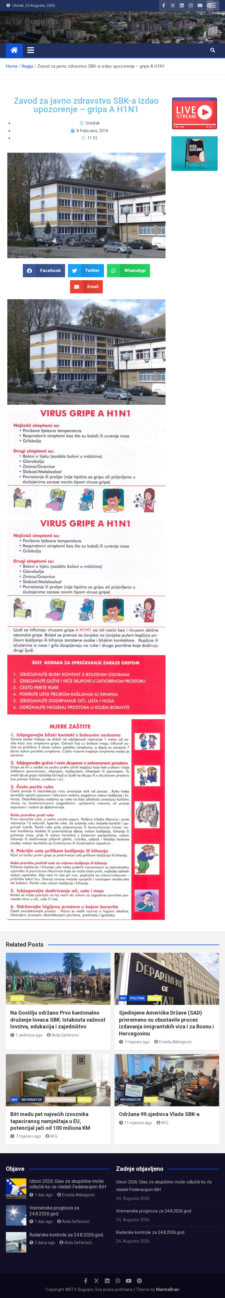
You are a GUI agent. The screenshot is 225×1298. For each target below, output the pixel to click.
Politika (137, 998)
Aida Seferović (65, 1035)
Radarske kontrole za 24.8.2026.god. (66, 1235)
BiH (123, 998)
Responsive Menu (213, 6)
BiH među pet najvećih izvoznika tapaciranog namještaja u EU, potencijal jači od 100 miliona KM (50, 1121)
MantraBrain (167, 1289)
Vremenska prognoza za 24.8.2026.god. (54, 1210)
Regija (17, 998)
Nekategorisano (60, 1100)
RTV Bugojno (32, 21)
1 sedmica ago (29, 1035)
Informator (31, 1100)
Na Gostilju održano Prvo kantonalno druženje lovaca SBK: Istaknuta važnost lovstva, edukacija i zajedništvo (57, 1020)
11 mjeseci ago (138, 1122)
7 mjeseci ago (137, 1042)
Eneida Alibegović (175, 1042)
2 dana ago (45, 1242)
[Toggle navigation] (30, 50)
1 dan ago (44, 1194)
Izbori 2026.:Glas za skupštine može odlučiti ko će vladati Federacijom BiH (67, 1184)
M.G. (54, 1136)
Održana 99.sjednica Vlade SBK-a (159, 1114)
